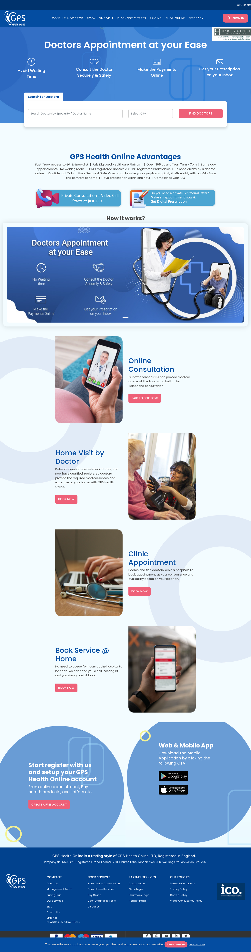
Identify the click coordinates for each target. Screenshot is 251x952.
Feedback (196, 18)
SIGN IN (238, 18)
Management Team (59, 889)
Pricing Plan (54, 895)
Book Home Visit (100, 18)
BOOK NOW (66, 499)
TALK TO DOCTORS (144, 398)
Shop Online (175, 18)
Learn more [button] (197, 944)
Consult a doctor (67, 18)
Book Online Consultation (104, 883)
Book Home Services (101, 889)
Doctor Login (137, 883)
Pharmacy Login (139, 895)
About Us (52, 883)
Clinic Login (136, 889)
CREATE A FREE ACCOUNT (49, 804)
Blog (49, 906)
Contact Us (54, 912)
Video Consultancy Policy (186, 901)
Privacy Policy (178, 889)
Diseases (94, 906)
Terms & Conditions (182, 883)
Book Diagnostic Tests (102, 901)
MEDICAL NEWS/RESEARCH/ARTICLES (63, 920)
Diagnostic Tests (131, 18)
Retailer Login (137, 901)
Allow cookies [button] (176, 944)
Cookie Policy (178, 895)
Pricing (156, 18)
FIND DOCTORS (200, 113)
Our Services (55, 901)
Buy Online (94, 895)
